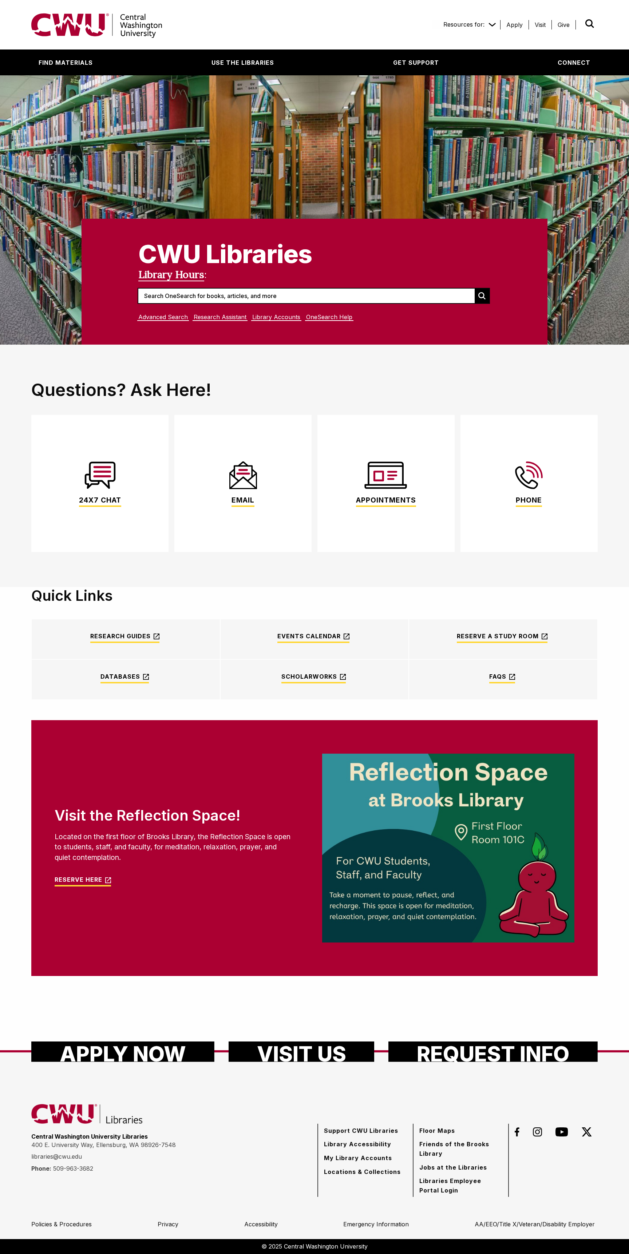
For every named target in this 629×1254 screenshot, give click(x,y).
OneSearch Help (329, 317)
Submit (579, 23)
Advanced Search (163, 317)
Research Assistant (220, 317)
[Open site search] (590, 24)
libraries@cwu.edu (56, 1156)
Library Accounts (276, 317)
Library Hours (171, 274)
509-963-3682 (73, 1168)
